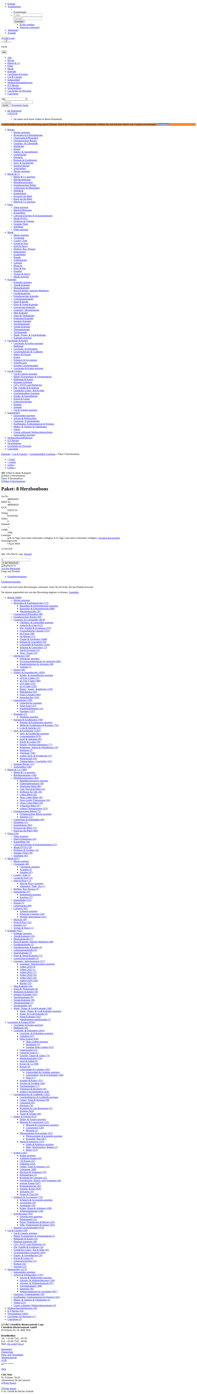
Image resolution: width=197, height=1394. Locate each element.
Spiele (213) (32, 1150)
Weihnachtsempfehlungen (19, 82)
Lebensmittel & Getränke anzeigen (43, 1072)
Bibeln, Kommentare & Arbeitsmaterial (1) (34, 1236)
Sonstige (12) (20, 925)
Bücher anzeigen (22, 132)
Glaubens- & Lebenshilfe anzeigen (36, 622)
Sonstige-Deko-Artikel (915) (40, 1047)
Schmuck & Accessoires (25, 360)
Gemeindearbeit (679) (30, 736)
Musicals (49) (20, 919)
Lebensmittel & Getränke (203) (35, 1069)
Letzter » (11, 467)
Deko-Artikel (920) (29, 1039)
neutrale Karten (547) (30, 1183)
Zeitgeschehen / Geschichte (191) (36, 761)
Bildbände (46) (21, 1027)
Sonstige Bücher (22, 165)
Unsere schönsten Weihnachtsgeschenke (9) (35, 1305)
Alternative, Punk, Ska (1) (32, 886)
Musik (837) (13, 858)
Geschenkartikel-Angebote (27, 393)
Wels (3, 1369)
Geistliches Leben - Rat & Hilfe (29, 390)
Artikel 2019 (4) (27, 966)
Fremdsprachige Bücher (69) (27, 617)
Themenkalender (22, 329)
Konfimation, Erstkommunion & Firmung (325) (37, 1297)
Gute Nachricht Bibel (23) (32, 789)
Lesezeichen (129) (35, 1127)
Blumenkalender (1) (23, 939)
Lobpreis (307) (21, 908)
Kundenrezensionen (17, 576)
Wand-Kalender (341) (30, 1016)
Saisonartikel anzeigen (24, 415)
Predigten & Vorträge (24, 221)
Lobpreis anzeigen (29, 911)
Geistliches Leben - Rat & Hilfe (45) (31, 1250)
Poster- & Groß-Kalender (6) (34, 1014)
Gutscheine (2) (14, 1319)
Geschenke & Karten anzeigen (28, 343)
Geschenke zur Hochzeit (19, 91)
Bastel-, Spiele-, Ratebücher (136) (36, 689)
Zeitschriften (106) (23, 767)
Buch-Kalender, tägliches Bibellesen (31, 290)
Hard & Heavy (21, 246)
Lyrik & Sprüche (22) (30, 728)
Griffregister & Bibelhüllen (27, 188)
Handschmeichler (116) (31, 1058)
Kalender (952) (14, 930)
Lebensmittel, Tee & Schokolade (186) (44, 1075)
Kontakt (11, 3)
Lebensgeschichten (23, 401)
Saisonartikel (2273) (17, 1269)
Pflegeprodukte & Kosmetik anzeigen (44, 1136)
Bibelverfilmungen (23, 210)
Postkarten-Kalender (23, 318)
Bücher (10, 60)
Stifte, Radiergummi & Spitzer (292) (37, 1225)
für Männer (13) (27, 636)
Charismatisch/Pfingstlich (26, 138)
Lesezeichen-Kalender (24, 307)
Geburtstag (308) (28, 1169)
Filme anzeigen (21, 207)
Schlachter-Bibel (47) (30, 805)
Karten (17, 357)
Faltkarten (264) (27, 1164)
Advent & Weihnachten (25, 418)
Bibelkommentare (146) (25, 775)
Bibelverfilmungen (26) (25, 839)
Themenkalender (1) (23, 1003)
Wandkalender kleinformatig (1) (35, 1019)
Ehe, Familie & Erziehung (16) (29, 1247)
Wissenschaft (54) (28, 758)
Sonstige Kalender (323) (25, 994)
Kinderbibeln (20, 193)
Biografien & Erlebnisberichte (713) (31, 603)
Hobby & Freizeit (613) (25, 1116)
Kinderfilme (19, 213)
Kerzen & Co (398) (29, 1064)
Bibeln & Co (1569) (17, 769)
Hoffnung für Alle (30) (31, 792)
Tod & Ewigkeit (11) (30, 650)
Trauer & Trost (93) (29, 1194)
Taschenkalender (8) (23, 997)
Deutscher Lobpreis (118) (32, 914)
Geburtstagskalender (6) (25, 950)
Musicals (18, 265)
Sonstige (18, 271)
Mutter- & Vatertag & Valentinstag (30, 426)
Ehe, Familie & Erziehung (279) (35, 628)
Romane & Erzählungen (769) (28, 719)
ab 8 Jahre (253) (27, 683)
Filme (10, 66)
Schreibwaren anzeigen (31, 1216)
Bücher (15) (25, 983)
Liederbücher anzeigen (31, 703)
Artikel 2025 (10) (28, 978)
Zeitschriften (20, 168)
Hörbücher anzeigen (29, 658)
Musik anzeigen (21, 235)
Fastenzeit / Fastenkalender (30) (29, 1294)
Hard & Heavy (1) (22, 880)
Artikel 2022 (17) (28, 972)
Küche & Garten (22, 399)
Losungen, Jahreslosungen (26, 310)
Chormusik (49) (21, 864)
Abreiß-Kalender (22, 285)
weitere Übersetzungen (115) (34, 808)
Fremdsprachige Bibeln (25, 185)
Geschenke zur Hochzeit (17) (21, 1316)
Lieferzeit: (6, 535)
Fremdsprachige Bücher (25, 140)
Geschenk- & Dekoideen (26, 349)
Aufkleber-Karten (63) (31, 1158)
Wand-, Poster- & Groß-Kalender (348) (33, 1008)
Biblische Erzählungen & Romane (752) (39, 725)
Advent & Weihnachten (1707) (29, 1275)
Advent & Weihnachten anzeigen (36, 1277)
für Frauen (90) (27, 633)
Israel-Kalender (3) (23, 953)
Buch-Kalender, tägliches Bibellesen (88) (33, 941)
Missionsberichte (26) (30, 611)
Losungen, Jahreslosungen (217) (29, 961)
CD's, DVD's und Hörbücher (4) (29, 1244)
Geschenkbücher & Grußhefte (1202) (32, 1094)
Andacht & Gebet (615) (31, 625)
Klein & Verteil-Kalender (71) (28, 955)
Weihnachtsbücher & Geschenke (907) (38, 1291)
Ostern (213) (20, 1302)
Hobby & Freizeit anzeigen (33, 1119)
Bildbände (19, 346)
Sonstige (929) (27, 1111)
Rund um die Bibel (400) (26, 830)
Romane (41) (20, 1263)
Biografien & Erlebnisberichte (28, 135)
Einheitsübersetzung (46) (32, 783)
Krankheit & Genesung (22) (33, 1177)
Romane (18, 404)
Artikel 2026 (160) (29, 980)
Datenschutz (7, 1352)
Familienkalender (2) (24, 944)
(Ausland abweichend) (109, 538)
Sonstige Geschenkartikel (26, 365)
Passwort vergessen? (30, 27)
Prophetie (18, 157)
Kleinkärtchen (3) (28, 1175)
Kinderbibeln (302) (23, 825)
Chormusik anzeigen (30, 866)
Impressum (6, 1349)
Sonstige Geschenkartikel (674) (29, 1227)
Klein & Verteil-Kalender (26, 304)
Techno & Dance (22, 274)
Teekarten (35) (27, 1191)
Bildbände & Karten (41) (26, 1238)
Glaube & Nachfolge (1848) (33, 639)
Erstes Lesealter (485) (30, 694)
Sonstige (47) (26, 872)
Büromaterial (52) (28, 1219)
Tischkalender (20, 332)
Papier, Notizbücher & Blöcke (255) (37, 1222)
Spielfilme (18, 226)
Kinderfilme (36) (22, 842)
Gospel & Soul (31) (23, 878)
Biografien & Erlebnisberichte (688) (37, 608)
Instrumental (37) (22, 891)
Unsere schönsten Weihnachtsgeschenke (33, 432)
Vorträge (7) (25, 667)
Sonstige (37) (26, 897)
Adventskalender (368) (31, 1286)
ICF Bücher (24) (15, 1311)
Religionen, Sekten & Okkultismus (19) (39, 747)
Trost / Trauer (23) (28, 653)
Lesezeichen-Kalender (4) (26, 958)
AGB (4, 1360)
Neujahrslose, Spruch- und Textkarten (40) (40, 1180)
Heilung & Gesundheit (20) (33, 642)
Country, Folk (20, 240)
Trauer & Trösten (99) (30, 1114)
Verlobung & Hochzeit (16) (33, 1089)
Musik (10, 68)
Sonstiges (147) (27, 711)
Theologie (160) (27, 753)
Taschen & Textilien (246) (32, 1083)
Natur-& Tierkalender (24, 315)
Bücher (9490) (14, 597)
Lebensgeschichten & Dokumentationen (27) (35, 844)
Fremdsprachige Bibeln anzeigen (36, 814)
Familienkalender (22, 293)
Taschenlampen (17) (29, 1086)
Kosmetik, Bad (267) (36, 1139)
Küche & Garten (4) (23, 1258)
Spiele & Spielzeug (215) (32, 1141)
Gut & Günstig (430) (17, 1230)
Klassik (17, 257)
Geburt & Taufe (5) (29, 1052)
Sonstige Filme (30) (23, 853)
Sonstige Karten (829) (30, 1188)
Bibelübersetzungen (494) (26, 778)
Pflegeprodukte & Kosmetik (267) (36, 1133)
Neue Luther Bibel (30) (31, 797)
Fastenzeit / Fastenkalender (27, 421)
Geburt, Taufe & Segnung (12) (35, 1166)
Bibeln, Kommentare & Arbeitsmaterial (33, 376)
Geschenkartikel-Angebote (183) (29, 1252)
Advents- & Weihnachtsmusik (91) (36, 1283)
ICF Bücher (13, 85)
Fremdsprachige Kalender (26, 296)
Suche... (6, 105)
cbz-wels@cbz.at (15, 1344)
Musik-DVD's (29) (23, 847)
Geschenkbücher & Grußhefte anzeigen (39, 1097)
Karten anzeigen (28, 1155)
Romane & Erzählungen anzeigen (36, 722)
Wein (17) (31, 1077)
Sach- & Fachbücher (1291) (27, 730)
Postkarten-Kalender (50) (26, 991)
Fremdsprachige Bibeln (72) (27, 811)
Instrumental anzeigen (30, 894)
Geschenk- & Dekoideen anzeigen (36, 1033)
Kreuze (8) (25, 1066)
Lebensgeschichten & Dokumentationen (33, 215)
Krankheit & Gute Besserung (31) (36, 1108)
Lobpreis (18, 263)
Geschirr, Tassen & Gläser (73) (35, 1055)
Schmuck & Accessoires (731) (28, 1197)
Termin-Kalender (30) (24, 1000)
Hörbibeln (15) (21, 822)
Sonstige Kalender (22, 321)
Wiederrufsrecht (9, 1357)
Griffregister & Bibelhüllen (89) (29, 819)
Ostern (17, 429)
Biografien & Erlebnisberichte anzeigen (39, 606)
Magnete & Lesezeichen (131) (34, 1122)
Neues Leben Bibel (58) (31, 803)
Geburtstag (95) (27, 1102)
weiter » (11, 465)
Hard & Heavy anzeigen (31, 883)
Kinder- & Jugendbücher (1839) (29, 672)
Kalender (11, 71)
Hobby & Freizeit (22, 354)
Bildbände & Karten (23, 379)
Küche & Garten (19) (30, 742)
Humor (17, 149)
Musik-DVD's (20, 218)
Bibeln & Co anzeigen (24, 177)
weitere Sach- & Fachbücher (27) (36, 755)
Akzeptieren (163, 124)
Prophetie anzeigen (29, 717)
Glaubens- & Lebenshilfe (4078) (29, 619)
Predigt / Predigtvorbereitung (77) (36, 744)
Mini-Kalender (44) (23, 986)
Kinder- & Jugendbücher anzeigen (36, 675)
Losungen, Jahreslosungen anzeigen (37, 964)
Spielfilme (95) (21, 855)
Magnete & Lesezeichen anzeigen (42, 1125)
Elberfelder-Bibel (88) (30, 786)
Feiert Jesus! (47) (28, 705)
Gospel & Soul (21, 243)
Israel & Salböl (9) (29, 1061)
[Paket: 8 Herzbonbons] (13, 481)
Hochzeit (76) (26, 1105)
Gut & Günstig (14, 77)
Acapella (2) (26, 869)
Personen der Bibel (23, 196)
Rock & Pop (20, 268)
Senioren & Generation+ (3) (33, 647)
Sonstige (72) (26, 817)
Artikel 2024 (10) (28, 975)
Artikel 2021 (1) (27, 969)
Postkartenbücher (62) (30, 1186)
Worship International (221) (33, 916)
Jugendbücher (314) (29, 697)
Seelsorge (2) (26, 750)
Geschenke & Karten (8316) (21, 1022)
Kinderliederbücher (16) (31, 708)
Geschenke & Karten (17, 74)
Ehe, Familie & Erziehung (26, 387)
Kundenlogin (14, 6)
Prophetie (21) (20, 714)
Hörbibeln (18, 190)
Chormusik (19, 238)
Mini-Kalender (21, 313)
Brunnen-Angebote (23, 382)
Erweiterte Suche (20, 105)
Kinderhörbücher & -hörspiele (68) (37, 664)
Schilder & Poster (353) (31, 1080)
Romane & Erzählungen (25, 160)
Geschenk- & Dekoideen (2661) (29, 1030)
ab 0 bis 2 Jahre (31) (29, 678)
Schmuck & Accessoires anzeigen (36, 1200)
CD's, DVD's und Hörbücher (28, 385)
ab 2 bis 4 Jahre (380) (30, 680)
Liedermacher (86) (23, 905)
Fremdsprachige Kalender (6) (28, 947)
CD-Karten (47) (27, 1161)
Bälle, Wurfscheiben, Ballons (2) (42, 1147)
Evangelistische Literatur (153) (35, 631)
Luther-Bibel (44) (28, 794)
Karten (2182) (20, 1152)
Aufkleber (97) (27, 1036)
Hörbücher (19, 146)
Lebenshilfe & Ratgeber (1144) (35, 644)
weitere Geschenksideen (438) (34, 1091)
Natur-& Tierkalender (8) (26, 989)
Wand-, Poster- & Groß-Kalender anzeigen (40, 1011)
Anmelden (74, 592)
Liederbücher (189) (23, 700)
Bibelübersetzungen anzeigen (34, 780)
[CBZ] (8, 38)
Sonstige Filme (21, 224)
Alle (9, 57)
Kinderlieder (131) (23, 900)
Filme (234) (13, 833)
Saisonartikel (13, 79)
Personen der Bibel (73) (25, 828)
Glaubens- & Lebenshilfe (26, 143)
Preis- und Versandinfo (12, 1354)
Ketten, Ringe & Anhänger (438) (36, 1208)
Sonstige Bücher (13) (24, 764)
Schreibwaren (20, 362)
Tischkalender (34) (23, 1005)
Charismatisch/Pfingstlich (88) (28, 614)
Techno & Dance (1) (24, 928)
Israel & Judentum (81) (31, 739)
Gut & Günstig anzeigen (25, 374)
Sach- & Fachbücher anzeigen (34, 733)
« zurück (11, 462)
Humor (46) (19, 669)
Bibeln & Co (13, 63)
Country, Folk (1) (22, 875)
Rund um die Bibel (23, 199)
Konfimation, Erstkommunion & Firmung (34, 424)
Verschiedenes (14, 88)
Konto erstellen (27, 24)
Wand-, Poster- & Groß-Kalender (30, 335)
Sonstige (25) (20, 1266)
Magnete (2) (32, 1130)
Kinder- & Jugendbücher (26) (28, 1255)
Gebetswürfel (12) (28, 1050)
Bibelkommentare (22, 179)
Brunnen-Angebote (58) (25, 1241)
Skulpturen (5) (33, 1044)
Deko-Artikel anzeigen (37, 1041)
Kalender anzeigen (23, 282)
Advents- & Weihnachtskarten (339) (37, 1280)
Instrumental (20, 251)
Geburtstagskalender (23, 299)
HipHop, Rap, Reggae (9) (26, 889)
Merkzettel (12, 30)
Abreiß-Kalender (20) (24, 936)
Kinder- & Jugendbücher (26, 152)
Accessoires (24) (28, 1202)
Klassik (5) (19, 903)
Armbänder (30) (27, 1205)
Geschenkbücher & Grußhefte (28, 351)
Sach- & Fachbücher (24, 163)
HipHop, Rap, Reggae (24, 249)
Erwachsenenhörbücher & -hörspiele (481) (40, 661)
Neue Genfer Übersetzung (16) (35, 800)
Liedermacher (20, 260)
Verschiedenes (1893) (17, 1313)
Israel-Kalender (21, 301)
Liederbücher (20, 154)
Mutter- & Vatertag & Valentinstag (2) (32, 1300)
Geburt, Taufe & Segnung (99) (35, 1100)
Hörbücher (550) (22, 656)
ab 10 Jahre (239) (28, 686)
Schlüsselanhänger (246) (32, 1211)
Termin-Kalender (22, 326)
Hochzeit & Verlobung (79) (33, 1172)
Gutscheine (12, 93)
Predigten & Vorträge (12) (26, 850)
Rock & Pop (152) (23, 922)
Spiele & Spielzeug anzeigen (40, 1144)
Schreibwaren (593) (23, 1213)
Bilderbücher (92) (28, 692)
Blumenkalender (22, 288)
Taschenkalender (22, 324)
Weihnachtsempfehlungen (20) (22, 1308)
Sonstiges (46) (27, 1288)
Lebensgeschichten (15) (25, 1261)
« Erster (11, 459)
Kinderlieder (20, 254)
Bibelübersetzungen (23, 182)
